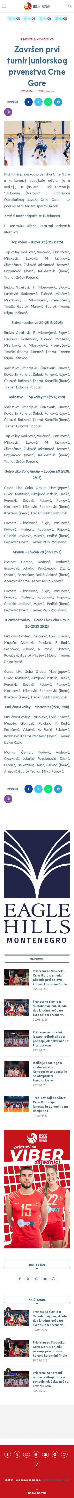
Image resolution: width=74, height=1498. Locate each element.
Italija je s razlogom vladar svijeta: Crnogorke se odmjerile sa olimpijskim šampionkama (50, 1071)
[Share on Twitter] (38, 102)
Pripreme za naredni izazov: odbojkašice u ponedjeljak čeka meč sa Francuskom (50, 1038)
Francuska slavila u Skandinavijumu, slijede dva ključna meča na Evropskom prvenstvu (50, 1008)
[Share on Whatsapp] (48, 102)
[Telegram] (55, 1454)
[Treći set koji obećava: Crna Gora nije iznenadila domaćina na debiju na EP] (16, 1104)
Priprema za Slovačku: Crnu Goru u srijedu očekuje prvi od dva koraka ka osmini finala (50, 977)
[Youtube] (36, 1454)
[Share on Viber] (8, 112)
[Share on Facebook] (28, 102)
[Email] (45, 1454)
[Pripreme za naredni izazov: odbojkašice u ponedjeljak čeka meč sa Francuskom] (16, 1038)
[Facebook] (7, 1454)
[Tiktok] (37, 1464)
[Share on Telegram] (58, 102)
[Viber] (64, 1454)
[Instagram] (26, 1454)
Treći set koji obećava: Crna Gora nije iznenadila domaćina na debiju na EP (50, 1104)
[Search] (70, 6)
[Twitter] (17, 1454)
